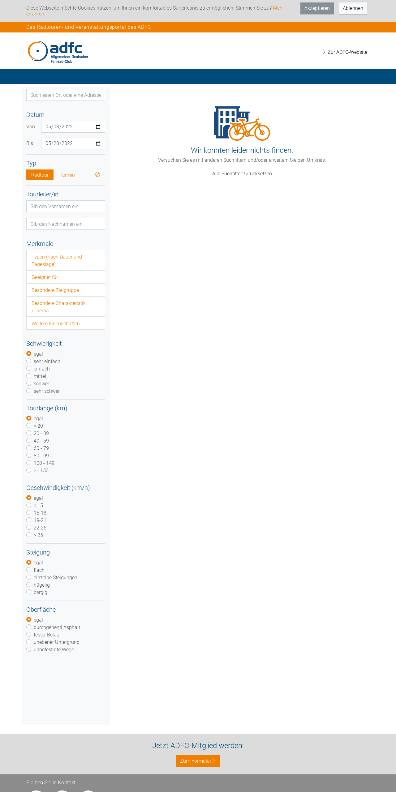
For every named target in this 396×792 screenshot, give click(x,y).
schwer (41, 384)
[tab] (66, 260)
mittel (40, 376)
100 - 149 (44, 463)
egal (38, 354)
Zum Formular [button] (195, 761)
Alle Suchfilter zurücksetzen (242, 174)
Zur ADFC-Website (346, 52)
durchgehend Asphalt (57, 627)
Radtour (40, 175)
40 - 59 (41, 441)
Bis (29, 143)
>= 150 (41, 470)
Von (30, 127)
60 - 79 (41, 448)
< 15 (38, 505)
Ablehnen (353, 8)
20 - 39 (41, 433)
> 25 (38, 535)
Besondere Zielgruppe (55, 290)
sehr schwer (47, 391)
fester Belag (46, 635)
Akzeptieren (317, 8)
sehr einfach (47, 361)
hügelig (42, 585)
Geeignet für (45, 277)
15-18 (40, 513)
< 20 (38, 426)
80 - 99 (41, 456)
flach (39, 570)
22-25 (40, 528)
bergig (40, 592)
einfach (42, 369)
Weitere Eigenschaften (56, 324)
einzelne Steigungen (55, 577)
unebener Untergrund (57, 642)
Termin (67, 175)
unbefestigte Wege (54, 650)
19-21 (40, 520)
